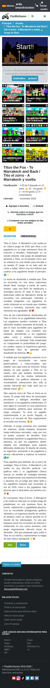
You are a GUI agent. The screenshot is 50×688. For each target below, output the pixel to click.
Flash (30, 640)
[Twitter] (27, 678)
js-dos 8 (32, 78)
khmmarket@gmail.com (15, 589)
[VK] (36, 678)
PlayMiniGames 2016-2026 (17, 666)
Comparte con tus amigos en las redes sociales (26, 221)
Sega (6, 643)
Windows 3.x (33, 646)
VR (5, 652)
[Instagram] (18, 678)
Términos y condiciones (16, 603)
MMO (6, 649)
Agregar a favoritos (18, 205)
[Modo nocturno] (10, 229)
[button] (32, 16)
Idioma (10, 6)
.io (28, 649)
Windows (8, 646)
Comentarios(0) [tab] (28, 236)
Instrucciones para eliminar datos (20, 611)
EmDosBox (19, 78)
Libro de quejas (11, 624)
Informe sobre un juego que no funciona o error (26, 213)
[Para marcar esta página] (37, 6)
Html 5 (7, 640)
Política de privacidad (14, 607)
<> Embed (38, 205)
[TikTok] (22, 678)
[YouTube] (13, 678)
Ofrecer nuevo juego (14, 615)
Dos (10, 544)
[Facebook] (32, 678)
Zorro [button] (23, 544)
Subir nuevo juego (13, 619)
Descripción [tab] (10, 236)
